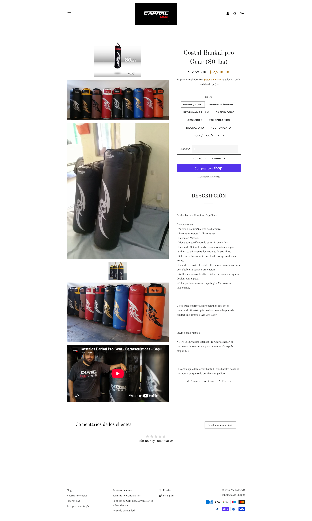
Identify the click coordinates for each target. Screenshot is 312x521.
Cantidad (184, 148)
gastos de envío (212, 79)
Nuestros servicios (77, 495)
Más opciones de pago (209, 176)
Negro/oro (195, 127)
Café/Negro (225, 112)
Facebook (168, 490)
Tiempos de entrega (78, 506)
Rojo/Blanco (219, 120)
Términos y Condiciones (126, 495)
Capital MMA (238, 490)
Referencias (73, 500)
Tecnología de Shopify (232, 494)
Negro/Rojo (193, 104)
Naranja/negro (222, 104)
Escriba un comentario (220, 425)
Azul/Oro (195, 120)
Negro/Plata (221, 127)
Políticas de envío (123, 490)
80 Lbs (208, 96)
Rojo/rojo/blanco (209, 135)
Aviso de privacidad (124, 510)
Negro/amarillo (196, 112)
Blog (69, 490)
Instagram (168, 495)
